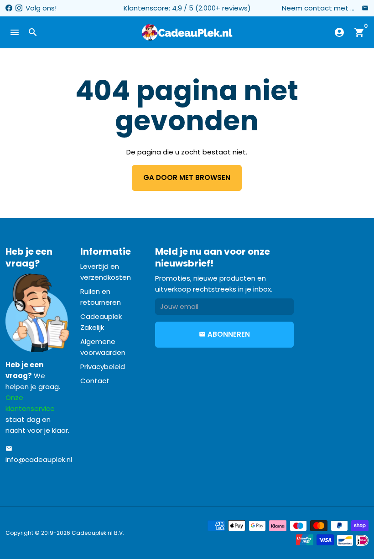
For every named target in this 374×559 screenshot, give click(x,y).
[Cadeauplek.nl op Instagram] (19, 8)
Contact (94, 380)
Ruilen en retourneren (100, 297)
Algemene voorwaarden (102, 347)
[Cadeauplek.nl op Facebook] (8, 8)
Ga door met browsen (186, 177)
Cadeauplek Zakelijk (101, 322)
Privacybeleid (102, 366)
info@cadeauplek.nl (38, 454)
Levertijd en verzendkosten (105, 272)
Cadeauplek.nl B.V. (98, 533)
